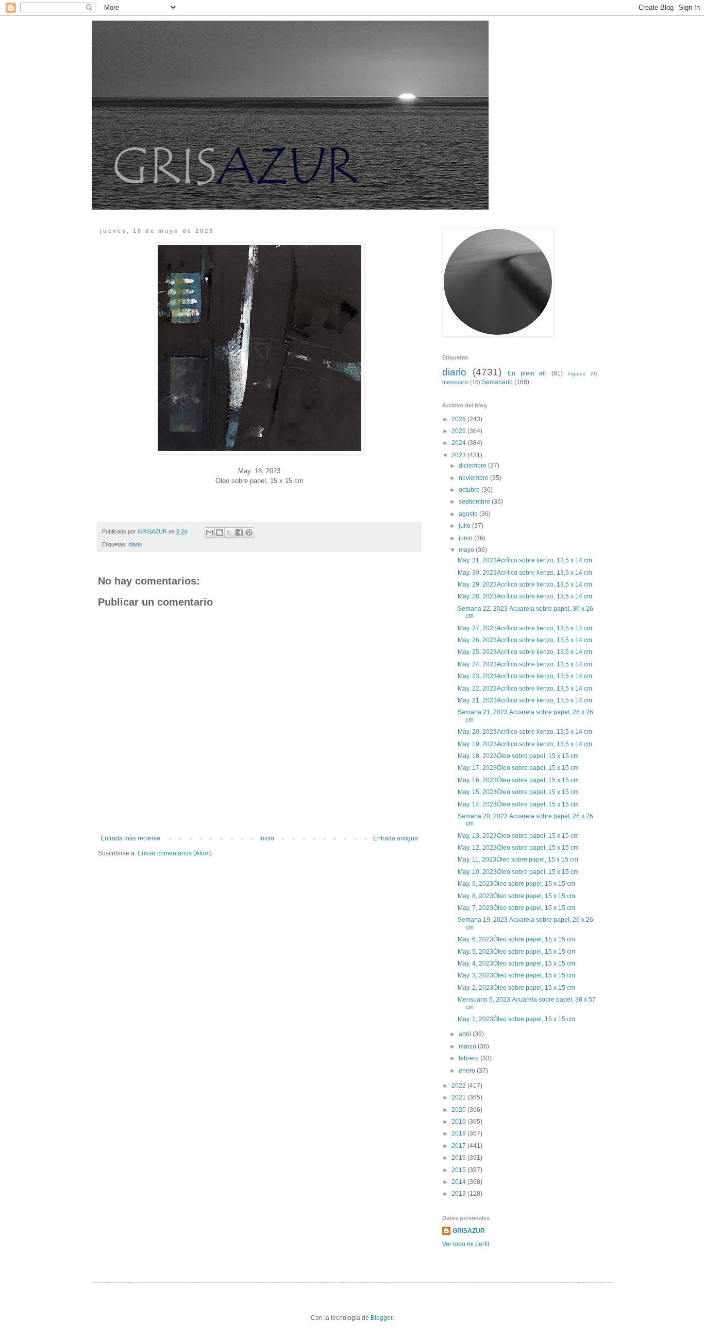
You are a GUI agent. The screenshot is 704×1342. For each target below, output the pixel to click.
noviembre (474, 477)
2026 (459, 419)
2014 (459, 1181)
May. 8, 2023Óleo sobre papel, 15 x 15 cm (517, 896)
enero (468, 1070)
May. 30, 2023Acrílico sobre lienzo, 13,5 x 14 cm (526, 572)
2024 (459, 442)
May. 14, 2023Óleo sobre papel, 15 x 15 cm (519, 804)
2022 (459, 1085)
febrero (469, 1058)
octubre (470, 489)
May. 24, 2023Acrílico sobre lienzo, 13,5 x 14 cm (526, 664)
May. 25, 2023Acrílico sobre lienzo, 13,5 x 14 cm (526, 652)
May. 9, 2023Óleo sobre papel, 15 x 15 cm (517, 883)
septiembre (475, 501)
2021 (459, 1097)
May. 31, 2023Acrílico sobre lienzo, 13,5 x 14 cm (526, 560)
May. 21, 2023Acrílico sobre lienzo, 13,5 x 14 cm (526, 700)
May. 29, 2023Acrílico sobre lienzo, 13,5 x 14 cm (525, 584)
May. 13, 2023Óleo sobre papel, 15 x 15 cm (519, 835)
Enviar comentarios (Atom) (175, 853)
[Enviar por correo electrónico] (210, 532)
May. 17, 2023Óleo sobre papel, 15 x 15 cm (519, 767)
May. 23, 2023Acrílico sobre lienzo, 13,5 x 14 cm (526, 676)
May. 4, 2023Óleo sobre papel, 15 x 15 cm (517, 963)
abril (466, 1034)
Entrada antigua (395, 838)
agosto (469, 514)
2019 (459, 1121)
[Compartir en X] (229, 532)
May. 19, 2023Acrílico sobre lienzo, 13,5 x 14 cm (526, 744)
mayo (467, 550)
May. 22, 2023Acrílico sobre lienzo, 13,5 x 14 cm (526, 688)
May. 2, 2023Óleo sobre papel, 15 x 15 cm (517, 987)
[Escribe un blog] (219, 532)
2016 (459, 1157)
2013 (459, 1193)
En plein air (527, 373)
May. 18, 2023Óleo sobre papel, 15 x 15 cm (519, 756)
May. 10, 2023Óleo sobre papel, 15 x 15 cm (519, 871)
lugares (576, 373)
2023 (459, 455)
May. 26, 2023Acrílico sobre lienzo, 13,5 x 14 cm (526, 640)
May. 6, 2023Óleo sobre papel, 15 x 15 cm (517, 939)
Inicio (266, 838)
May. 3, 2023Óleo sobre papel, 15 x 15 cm (517, 975)
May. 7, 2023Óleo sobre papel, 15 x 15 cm (517, 907)
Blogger (381, 1317)
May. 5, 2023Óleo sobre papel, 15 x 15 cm (517, 951)
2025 (459, 431)
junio (466, 538)
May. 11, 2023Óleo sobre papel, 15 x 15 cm (519, 859)
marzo (468, 1046)
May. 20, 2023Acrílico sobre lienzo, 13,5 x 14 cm (526, 731)
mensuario (455, 382)
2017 (459, 1145)
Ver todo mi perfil (465, 1244)
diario (135, 544)
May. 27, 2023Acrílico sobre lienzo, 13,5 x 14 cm (526, 628)
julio (465, 525)
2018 (459, 1133)
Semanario (497, 382)
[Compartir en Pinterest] (249, 532)
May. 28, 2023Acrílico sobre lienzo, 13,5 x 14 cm (526, 596)
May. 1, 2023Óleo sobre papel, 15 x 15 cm (517, 1019)
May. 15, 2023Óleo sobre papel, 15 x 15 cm (519, 792)
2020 (459, 1109)
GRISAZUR (468, 1230)
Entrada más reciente (130, 838)
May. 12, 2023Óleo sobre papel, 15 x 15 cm (519, 847)
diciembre (473, 465)
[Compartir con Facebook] (239, 532)
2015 (459, 1170)
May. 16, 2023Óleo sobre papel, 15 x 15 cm (519, 780)
